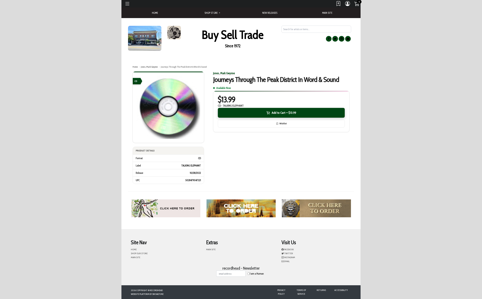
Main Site (327, 12)
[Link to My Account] (347, 4)
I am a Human (257, 273)
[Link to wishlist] (338, 4)
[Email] (348, 39)
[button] (212, 12)
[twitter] (335, 39)
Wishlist (283, 123)
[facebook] (329, 39)
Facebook (289, 249)
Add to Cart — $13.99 (284, 112)
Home (135, 66)
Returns (321, 290)
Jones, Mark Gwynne (149, 66)
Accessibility (341, 290)
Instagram (289, 257)
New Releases (269, 12)
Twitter (288, 253)
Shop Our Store (139, 253)
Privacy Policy (281, 292)
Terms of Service (301, 292)
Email (287, 261)
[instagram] (341, 39)
